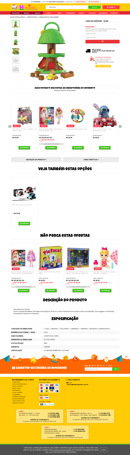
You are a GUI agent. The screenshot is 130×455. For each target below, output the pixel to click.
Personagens (70, 13)
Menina (94, 366)
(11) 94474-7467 (68, 2)
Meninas (26, 13)
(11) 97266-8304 (54, 417)
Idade (48, 13)
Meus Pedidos (16, 390)
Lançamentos (103, 13)
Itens (111, 7)
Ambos (109, 366)
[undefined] (52, 51)
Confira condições (28, 9)
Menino (102, 366)
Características (91, 160)
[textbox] (67, 7)
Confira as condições (103, 66)
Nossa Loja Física (17, 386)
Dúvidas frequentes (18, 399)
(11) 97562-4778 (79, 431)
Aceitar (104, 450)
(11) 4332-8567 (79, 429)
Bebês (59, 13)
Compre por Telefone (18, 396)
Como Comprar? (17, 392)
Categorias (15, 13)
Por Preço (92, 13)
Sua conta (95, 2)
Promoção (114, 13)
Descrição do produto (36, 160)
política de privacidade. (63, 450)
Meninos (37, 13)
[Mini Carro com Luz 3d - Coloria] (24, 191)
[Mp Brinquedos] (14, 7)
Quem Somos (16, 382)
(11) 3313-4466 (54, 413)
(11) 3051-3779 (105, 413)
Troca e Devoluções (18, 401)
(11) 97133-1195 (105, 415)
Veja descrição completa (16, 69)
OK (116, 369)
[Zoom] (16, 24)
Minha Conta (16, 388)
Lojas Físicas (80, 2)
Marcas (81, 13)
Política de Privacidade (19, 384)
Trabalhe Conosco (18, 403)
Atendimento (16, 394)
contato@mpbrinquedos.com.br (77, 384)
